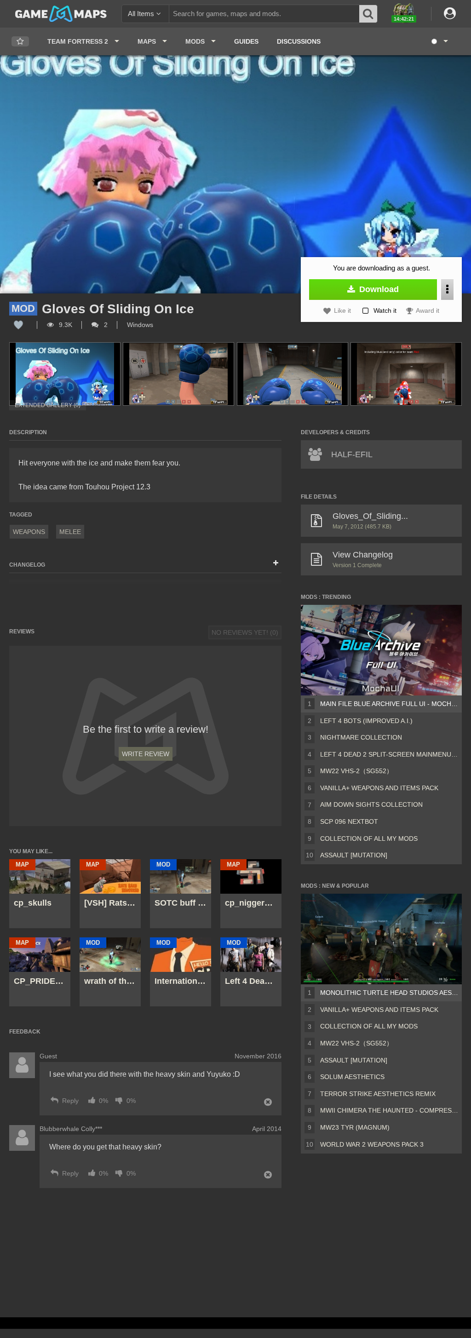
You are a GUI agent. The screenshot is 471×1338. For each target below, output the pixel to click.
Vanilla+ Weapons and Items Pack (379, 788)
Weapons (29, 531)
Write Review (145, 754)
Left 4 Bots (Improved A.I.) (366, 720)
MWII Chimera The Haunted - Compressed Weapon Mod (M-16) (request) (389, 1110)
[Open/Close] (275, 563)
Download (378, 289)
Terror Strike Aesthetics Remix (378, 1093)
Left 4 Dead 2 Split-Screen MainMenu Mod (389, 754)
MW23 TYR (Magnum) (355, 1127)
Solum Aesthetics (352, 1076)
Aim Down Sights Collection (371, 804)
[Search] (368, 14)
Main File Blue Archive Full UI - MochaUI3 (389, 703)
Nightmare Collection (361, 737)
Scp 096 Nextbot (349, 821)
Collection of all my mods (369, 838)
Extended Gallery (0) (47, 405)
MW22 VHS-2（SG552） (356, 771)
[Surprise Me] (439, 41)
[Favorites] (20, 41)
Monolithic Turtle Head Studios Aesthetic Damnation (389, 992)
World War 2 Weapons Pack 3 (372, 1144)
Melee (70, 531)
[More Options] (447, 289)
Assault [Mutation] (353, 855)
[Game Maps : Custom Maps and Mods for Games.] (61, 13)
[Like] (18, 324)
